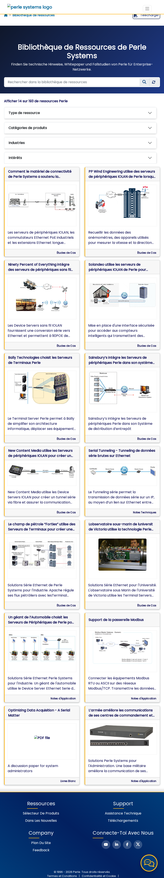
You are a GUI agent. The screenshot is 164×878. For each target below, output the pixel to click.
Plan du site (41, 842)
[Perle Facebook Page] (127, 844)
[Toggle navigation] (147, 8)
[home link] (29, 7)
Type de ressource (24, 112)
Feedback (41, 850)
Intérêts (15, 157)
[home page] (5, 15)
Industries (17, 142)
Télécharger (149, 15)
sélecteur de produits (41, 813)
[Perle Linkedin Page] (116, 844)
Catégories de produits (28, 127)
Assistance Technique (123, 813)
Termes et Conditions (62, 876)
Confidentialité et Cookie (99, 876)
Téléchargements (123, 820)
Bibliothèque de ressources (34, 15)
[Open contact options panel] (149, 863)
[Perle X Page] (138, 844)
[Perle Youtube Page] (106, 844)
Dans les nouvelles (41, 820)
